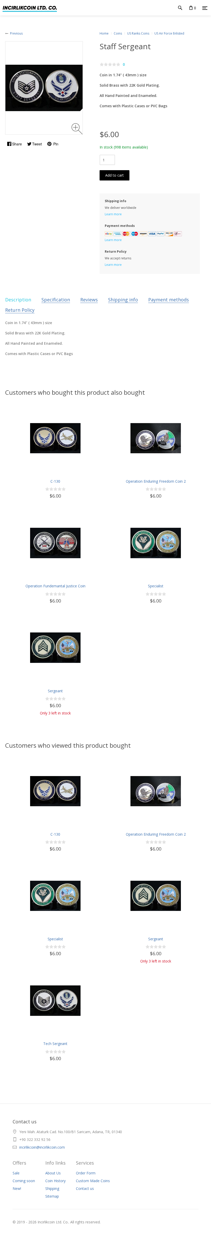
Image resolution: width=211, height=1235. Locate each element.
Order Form (85, 1173)
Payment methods (168, 300)
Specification (55, 300)
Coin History (55, 1180)
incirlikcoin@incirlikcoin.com (42, 1147)
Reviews (89, 300)
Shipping (52, 1188)
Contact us (85, 1188)
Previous (16, 33)
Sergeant (55, 690)
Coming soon (24, 1180)
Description (18, 300)
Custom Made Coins (93, 1180)
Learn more (113, 214)
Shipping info (123, 300)
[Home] (28, 8)
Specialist (155, 585)
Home (104, 33)
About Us (53, 1173)
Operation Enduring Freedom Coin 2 (156, 481)
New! (17, 1188)
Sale (16, 1173)
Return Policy (19, 310)
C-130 (55, 481)
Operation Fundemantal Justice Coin (55, 585)
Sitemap (52, 1196)
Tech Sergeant (55, 1043)
